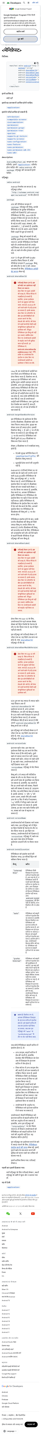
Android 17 (6, 1310)
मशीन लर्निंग (5, 1261)
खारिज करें (21, 32)
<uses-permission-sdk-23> (19, 150)
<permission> (13, 125)
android (27, 66)
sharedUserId (31, 70)
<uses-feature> (14, 144)
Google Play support (9, 1374)
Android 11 (5, 1332)
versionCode (31, 77)
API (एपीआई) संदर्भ (7, 1349)
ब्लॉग (3, 1244)
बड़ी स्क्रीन (5, 1286)
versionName (31, 79)
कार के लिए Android (8, 1297)
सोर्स (3, 1237)
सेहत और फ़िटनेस (7, 1265)
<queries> (11, 133)
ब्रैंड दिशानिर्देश (20, 1415)
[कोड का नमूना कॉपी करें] (37, 63)
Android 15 (6, 1317)
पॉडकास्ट (4, 1248)
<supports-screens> (15, 139)
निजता (4, 1272)
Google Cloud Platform (10, 1403)
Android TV (6, 1300)
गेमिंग (3, 1258)
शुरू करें (20, 39)
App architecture (11, 45)
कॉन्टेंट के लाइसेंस (30, 1195)
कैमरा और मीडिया (7, 1269)
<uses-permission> (15, 147)
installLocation (33, 82)
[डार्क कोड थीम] (35, 63)
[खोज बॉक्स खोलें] (24, 2)
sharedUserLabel (33, 72)
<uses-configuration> (17, 142)
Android (5, 1226)
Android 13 (6, 1325)
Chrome (5, 1396)
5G (3, 1276)
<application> (13, 107)
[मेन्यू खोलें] (3, 3)
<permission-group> (16, 128)
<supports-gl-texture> (17, 136)
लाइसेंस (11, 1415)
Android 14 (6, 1321)
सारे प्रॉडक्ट (5, 1407)
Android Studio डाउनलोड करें (11, 1353)
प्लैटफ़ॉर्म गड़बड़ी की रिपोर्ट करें (10, 1366)
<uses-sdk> (12, 153)
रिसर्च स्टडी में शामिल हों (8, 1377)
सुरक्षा (3, 1233)
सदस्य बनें (31, 1424)
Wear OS (5, 1289)
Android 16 (6, 1314)
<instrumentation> (15, 122)
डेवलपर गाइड (6, 1346)
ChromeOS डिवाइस (8, 1293)
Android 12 (6, 1329)
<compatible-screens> (17, 119)
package (21, 68)
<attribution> (13, 117)
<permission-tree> (15, 130)
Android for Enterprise (10, 1229)
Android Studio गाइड (9, 1342)
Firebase (5, 1400)
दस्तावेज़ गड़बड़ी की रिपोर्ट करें (10, 1370)
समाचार (4, 1240)
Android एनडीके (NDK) (10, 1357)
